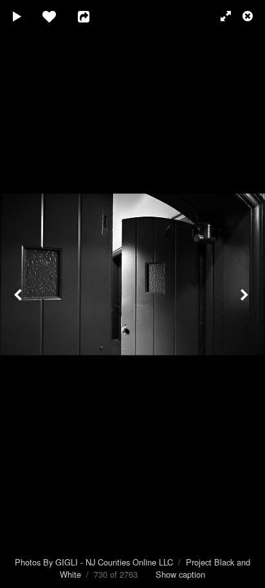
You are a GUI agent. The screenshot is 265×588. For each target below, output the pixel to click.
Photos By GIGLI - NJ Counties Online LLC (94, 562)
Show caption (180, 574)
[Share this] (93, 16)
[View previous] (19, 294)
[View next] (245, 294)
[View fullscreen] (220, 16)
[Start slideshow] (17, 16)
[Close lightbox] (249, 16)
